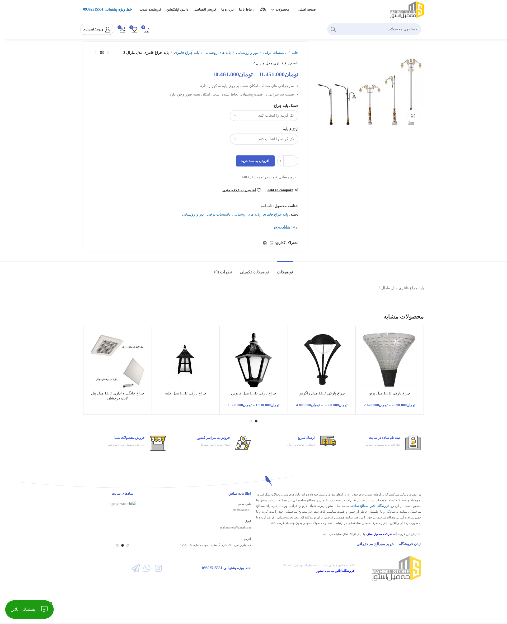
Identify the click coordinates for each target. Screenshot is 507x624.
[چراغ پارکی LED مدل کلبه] (186, 360)
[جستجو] (333, 29)
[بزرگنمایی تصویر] (413, 115)
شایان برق (282, 227)
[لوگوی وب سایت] (407, 9)
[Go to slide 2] (251, 421)
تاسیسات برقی (275, 53)
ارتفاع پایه (290, 129)
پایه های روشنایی (217, 53)
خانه (295, 53)
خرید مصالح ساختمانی (375, 544)
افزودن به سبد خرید (255, 161)
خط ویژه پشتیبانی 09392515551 (107, 9)
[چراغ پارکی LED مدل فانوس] (254, 360)
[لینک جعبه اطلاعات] (381, 443)
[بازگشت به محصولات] (102, 53)
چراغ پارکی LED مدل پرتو (389, 393)
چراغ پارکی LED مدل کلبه (185, 393)
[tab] (285, 269)
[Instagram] (158, 568)
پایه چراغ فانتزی (186, 53)
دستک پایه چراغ (286, 106)
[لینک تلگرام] (264, 243)
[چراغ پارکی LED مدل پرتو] (390, 360)
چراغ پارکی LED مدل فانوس (253, 393)
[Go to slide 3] (117, 545)
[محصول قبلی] (108, 53)
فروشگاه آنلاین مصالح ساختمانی (367, 506)
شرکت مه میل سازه (379, 534)
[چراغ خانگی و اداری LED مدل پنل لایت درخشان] (118, 360)
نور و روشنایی (247, 53)
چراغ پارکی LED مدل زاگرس (322, 393)
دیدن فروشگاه (410, 544)
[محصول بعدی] (95, 53)
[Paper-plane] (135, 568)
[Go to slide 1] (256, 421)
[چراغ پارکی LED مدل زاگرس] (322, 360)
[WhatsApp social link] (271, 243)
